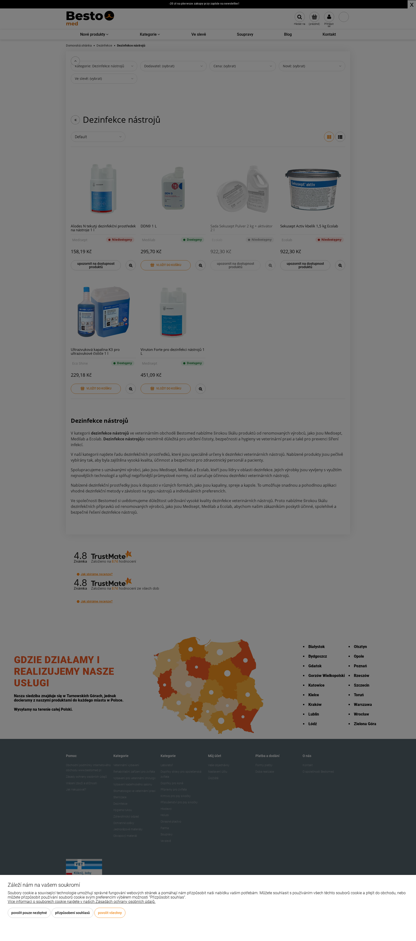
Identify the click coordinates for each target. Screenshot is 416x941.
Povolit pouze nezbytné (29, 913)
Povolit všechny (110, 913)
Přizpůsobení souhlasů (72, 913)
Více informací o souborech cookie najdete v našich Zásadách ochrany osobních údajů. (82, 901)
